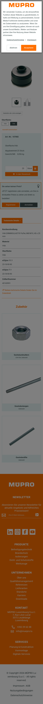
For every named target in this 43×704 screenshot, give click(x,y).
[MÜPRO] (21, 5)
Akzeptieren (28, 48)
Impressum (31, 40)
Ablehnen (13, 48)
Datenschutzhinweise (15, 40)
